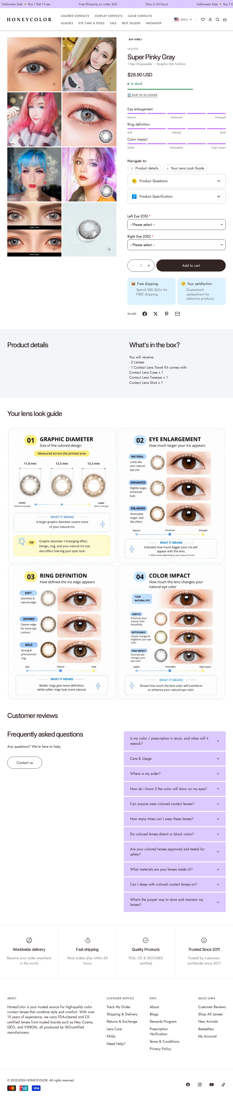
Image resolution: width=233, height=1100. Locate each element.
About (154, 1006)
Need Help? (116, 1043)
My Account (207, 1036)
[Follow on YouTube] (211, 1084)
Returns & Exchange (122, 1021)
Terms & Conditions (164, 1041)
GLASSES (67, 23)
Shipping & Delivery (122, 1014)
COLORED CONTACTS (75, 16)
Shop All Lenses (210, 1014)
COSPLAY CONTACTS (109, 16)
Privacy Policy (160, 1048)
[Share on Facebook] (144, 314)
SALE (113, 23)
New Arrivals (208, 1021)
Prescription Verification (159, 1031)
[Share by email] (177, 314)
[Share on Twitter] (155, 314)
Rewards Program (163, 1021)
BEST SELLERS (131, 23)
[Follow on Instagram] (200, 1084)
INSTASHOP (154, 23)
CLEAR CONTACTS (140, 16)
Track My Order (118, 1006)
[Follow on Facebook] (188, 1084)
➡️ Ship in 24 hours (142, 95)
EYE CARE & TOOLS (91, 23)
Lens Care (114, 1029)
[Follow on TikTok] (223, 1084)
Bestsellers (206, 1029)
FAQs (111, 1036)
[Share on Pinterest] (166, 314)
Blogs (154, 1014)
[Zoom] (54, 84)
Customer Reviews (212, 1006)
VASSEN (132, 49)
